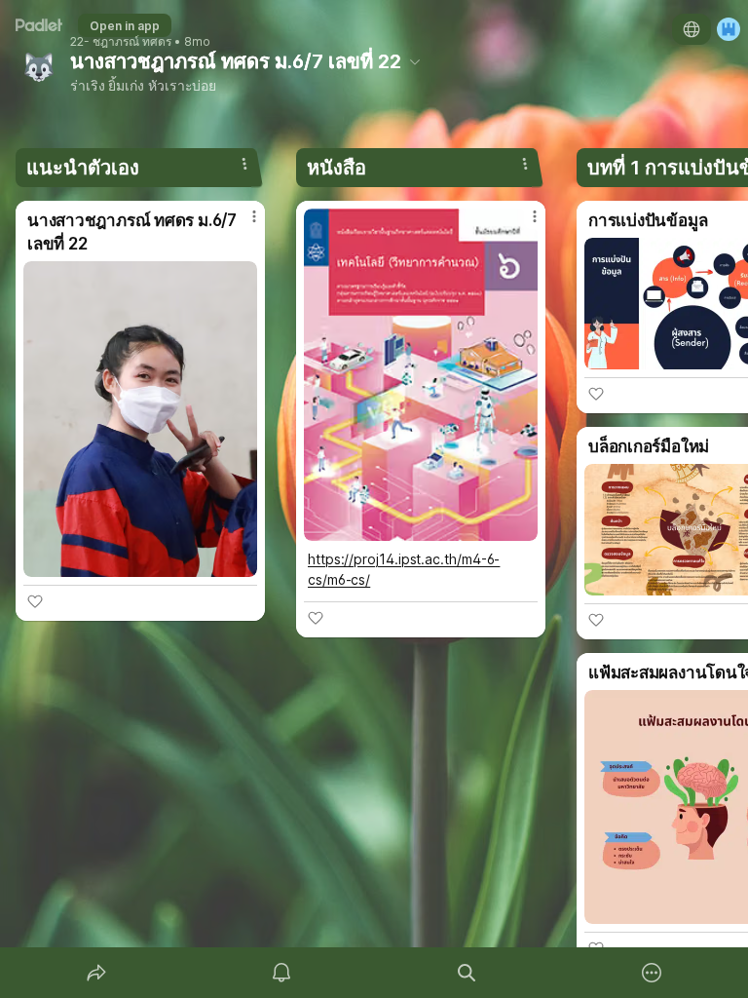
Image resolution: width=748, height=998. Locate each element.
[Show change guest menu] (728, 29)
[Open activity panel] (281, 972)
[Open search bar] (466, 972)
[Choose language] (691, 29)
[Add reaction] (35, 601)
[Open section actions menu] (244, 163)
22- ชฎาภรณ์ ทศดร (120, 42)
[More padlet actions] (651, 972)
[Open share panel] (96, 972)
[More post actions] (241, 224)
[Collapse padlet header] (415, 61)
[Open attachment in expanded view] (140, 419)
